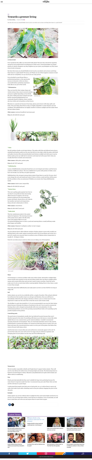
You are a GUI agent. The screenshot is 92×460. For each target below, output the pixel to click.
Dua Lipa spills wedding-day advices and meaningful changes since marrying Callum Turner (16, 430)
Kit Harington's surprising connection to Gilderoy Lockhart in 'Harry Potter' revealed (75, 446)
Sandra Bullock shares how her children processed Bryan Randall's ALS (16, 446)
